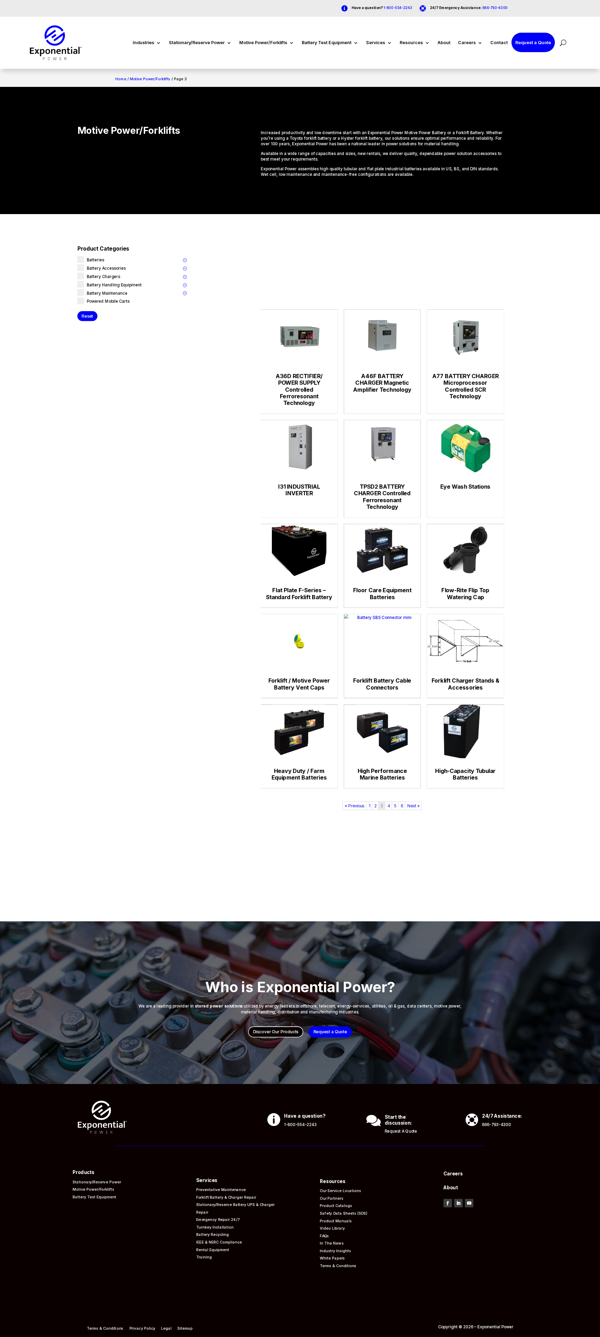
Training (204, 1257)
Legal (166, 1329)
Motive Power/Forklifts (263, 42)
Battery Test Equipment (326, 42)
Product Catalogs (336, 1205)
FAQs (324, 1235)
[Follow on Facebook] (447, 1203)
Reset (87, 315)
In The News (332, 1243)
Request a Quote (533, 42)
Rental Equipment (212, 1249)
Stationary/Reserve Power (197, 42)
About (444, 42)
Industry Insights (335, 1250)
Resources (411, 42)
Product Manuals (336, 1220)
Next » (414, 805)
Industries (143, 42)
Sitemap (185, 1329)
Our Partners (331, 1198)
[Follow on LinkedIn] (458, 1203)
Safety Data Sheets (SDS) (343, 1213)
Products (83, 1172)
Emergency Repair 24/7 (218, 1219)
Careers (467, 42)
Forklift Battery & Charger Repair (226, 1197)
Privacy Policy (142, 1329)
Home (120, 79)
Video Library (332, 1228)
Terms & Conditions (339, 1265)
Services (375, 42)
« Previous (354, 805)
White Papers (332, 1258)
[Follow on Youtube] (469, 1203)
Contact (499, 42)
